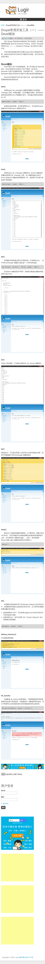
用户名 (3, 790)
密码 (3, 797)
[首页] (10, 14)
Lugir (23, 9)
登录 (3, 774)
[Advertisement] (17, 867)
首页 (2, 25)
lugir (5, 38)
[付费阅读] (22, 768)
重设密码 (5, 803)
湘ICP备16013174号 (26, 957)
